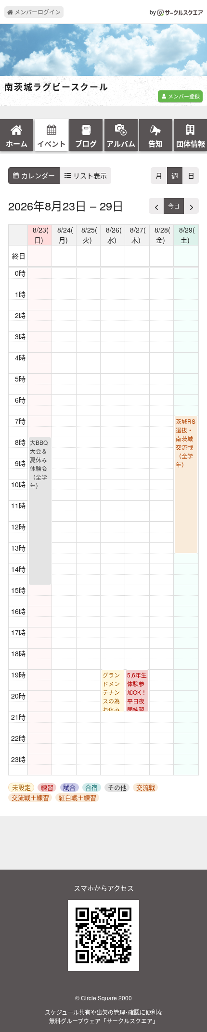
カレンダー (37, 175)
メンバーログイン (37, 12)
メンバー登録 (183, 96)
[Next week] (191, 206)
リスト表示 (89, 175)
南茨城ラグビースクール (56, 87)
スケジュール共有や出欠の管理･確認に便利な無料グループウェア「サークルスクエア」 (104, 1016)
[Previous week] (156, 206)
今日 (174, 206)
